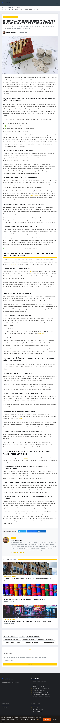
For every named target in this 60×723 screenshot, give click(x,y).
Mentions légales (37, 709)
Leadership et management (46, 639)
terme (20, 418)
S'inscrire (30, 664)
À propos (35, 707)
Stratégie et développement (32, 642)
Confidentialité (37, 711)
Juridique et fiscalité (29, 639)
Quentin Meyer (16, 540)
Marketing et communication (12, 642)
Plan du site (36, 714)
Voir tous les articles (17, 552)
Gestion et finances (33, 636)
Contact (5, 707)
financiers (41, 333)
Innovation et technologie (12, 639)
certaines (13, 264)
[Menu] (56, 2)
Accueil (4, 7)
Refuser (55, 719)
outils (30, 271)
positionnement (35, 195)
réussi (26, 458)
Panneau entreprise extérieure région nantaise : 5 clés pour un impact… (27, 578)
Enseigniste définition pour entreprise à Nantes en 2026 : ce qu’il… (26, 599)
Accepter (47, 719)
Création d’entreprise (15, 7)
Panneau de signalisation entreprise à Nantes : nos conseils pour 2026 (27, 621)
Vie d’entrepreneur (48, 642)
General (22, 636)
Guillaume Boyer (9, 601)
